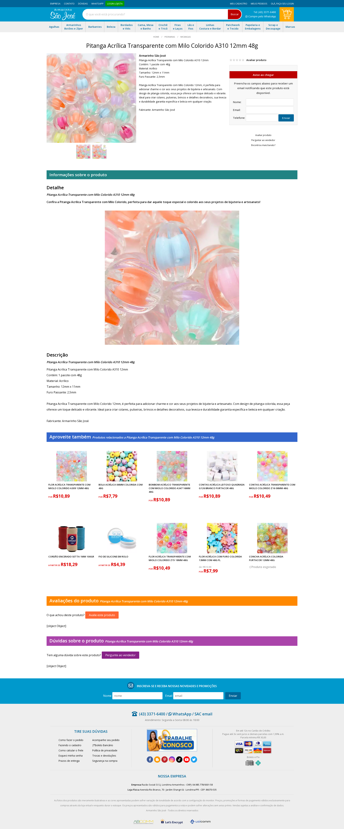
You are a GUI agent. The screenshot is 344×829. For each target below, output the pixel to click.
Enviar (286, 118)
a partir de (54, 565)
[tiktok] (179, 759)
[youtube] (186, 759)
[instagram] (172, 759)
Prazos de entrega (69, 760)
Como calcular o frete (71, 750)
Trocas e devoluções (104, 755)
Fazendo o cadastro (70, 745)
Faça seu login (285, 3)
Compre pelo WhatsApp (262, 16)
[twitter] (194, 759)
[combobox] (162, 14)
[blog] (157, 759)
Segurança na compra (104, 760)
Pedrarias (170, 36)
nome (107, 696)
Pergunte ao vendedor (120, 655)
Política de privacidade (104, 750)
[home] (62, 19)
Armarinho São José (152, 56)
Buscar (235, 14)
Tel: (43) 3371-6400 (265, 12)
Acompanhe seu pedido (106, 740)
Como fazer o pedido (71, 740)
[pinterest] (164, 759)
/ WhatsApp (178, 713)
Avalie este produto (102, 615)
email (168, 696)
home (156, 36)
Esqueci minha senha (71, 755)
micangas (185, 36)
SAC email (203, 713)
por (50, 497)
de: (201, 567)
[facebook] (150, 759)
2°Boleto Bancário (102, 745)
